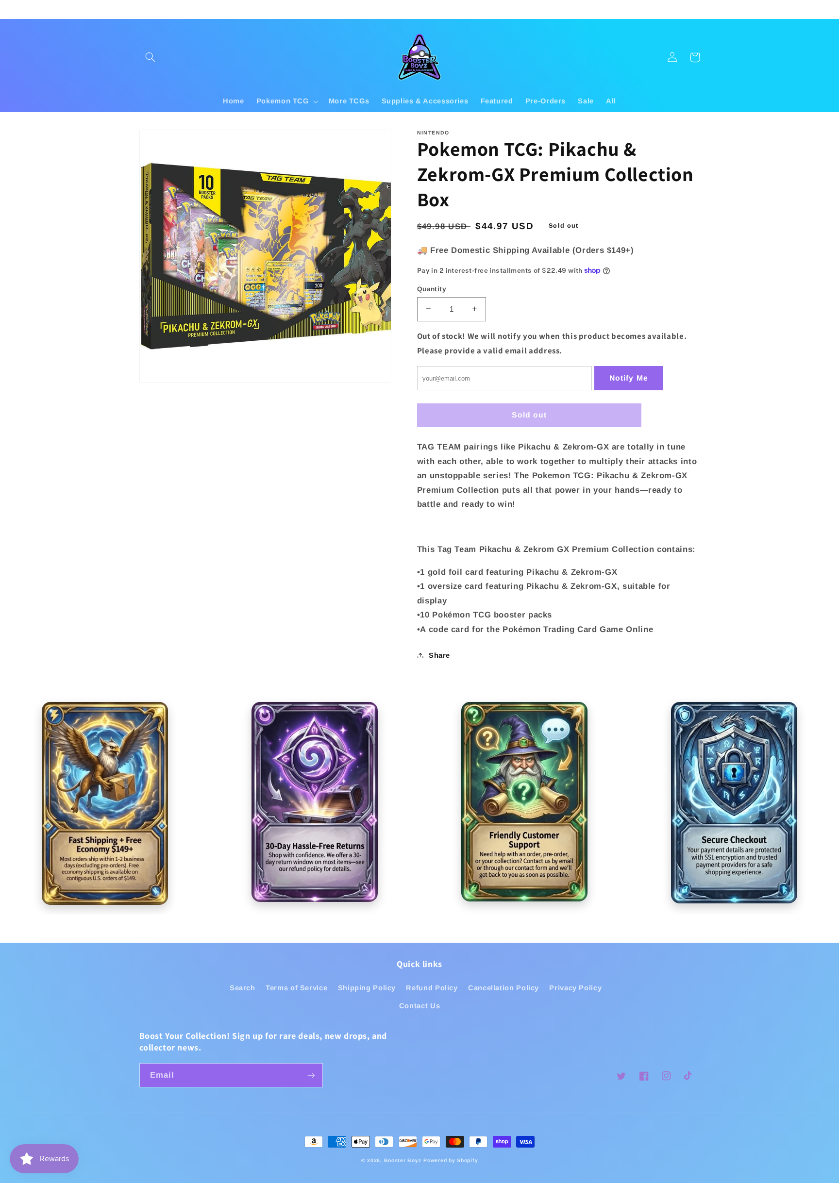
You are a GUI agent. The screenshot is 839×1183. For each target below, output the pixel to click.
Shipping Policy (367, 988)
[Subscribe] (311, 1075)
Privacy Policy (575, 988)
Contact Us (419, 1006)
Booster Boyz (402, 1160)
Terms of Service (296, 988)
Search (242, 988)
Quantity (431, 288)
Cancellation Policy (503, 988)
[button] (150, 57)
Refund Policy (431, 988)
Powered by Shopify (450, 1160)
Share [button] (439, 655)
